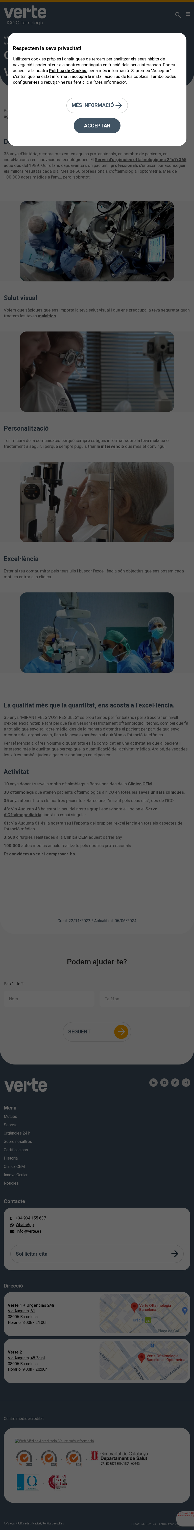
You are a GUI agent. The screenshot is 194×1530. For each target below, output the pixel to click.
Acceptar (97, 126)
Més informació (93, 105)
